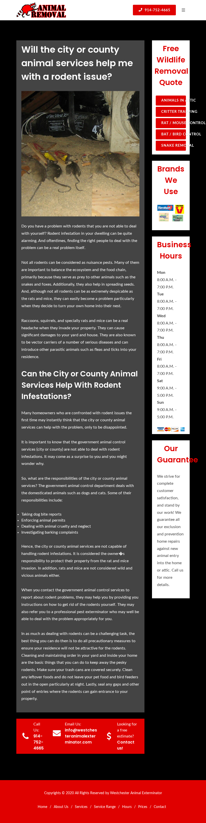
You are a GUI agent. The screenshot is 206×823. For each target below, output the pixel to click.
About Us (61, 807)
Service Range (105, 807)
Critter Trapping (173, 112)
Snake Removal (173, 145)
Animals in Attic (173, 100)
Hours (127, 807)
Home (42, 807)
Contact (160, 807)
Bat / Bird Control (173, 134)
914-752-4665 (157, 10)
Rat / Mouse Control (173, 123)
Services (81, 807)
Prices (142, 807)
